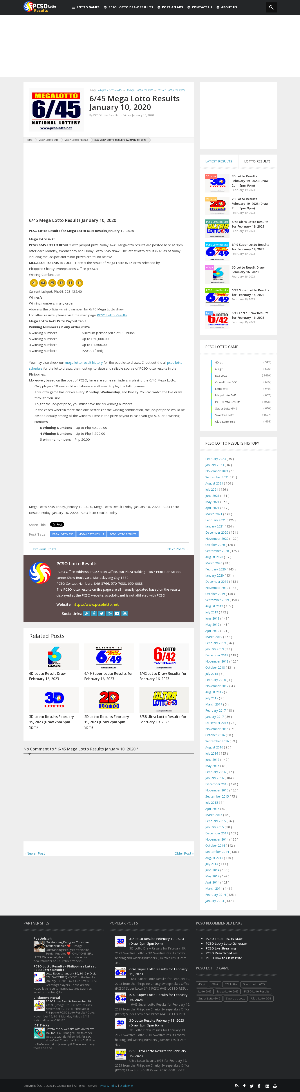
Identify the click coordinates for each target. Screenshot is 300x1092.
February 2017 (216, 710)
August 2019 (214, 606)
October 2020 (215, 545)
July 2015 (212, 802)
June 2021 (212, 495)
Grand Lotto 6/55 (226, 382)
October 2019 (215, 594)
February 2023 (216, 459)
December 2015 (217, 784)
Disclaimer (126, 1086)
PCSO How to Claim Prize (224, 958)
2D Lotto (211, 199)
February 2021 (216, 520)
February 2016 (216, 772)
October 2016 (215, 735)
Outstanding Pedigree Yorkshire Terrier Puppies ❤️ (67, 944)
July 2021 (212, 489)
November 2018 (217, 661)
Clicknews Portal (47, 998)
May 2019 (212, 624)
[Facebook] (94, 613)
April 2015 (212, 809)
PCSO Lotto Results (112, 315)
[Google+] (109, 613)
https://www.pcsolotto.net (95, 604)
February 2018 (216, 680)
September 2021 (217, 477)
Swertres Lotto (225, 415)
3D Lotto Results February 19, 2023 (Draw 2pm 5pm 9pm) (250, 180)
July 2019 (212, 612)
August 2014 (214, 858)
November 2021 (217, 471)
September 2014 (217, 852)
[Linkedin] (117, 613)
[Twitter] (101, 613)
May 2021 (212, 502)
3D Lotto (211, 176)
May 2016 (212, 766)
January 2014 (215, 901)
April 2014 (212, 882)
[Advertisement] (150, 46)
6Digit (209, 267)
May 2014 (212, 876)
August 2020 (214, 557)
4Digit (218, 362)
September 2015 (217, 796)
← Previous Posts (42, 549)
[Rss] (86, 613)
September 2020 (217, 551)
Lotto (209, 313)
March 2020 (214, 563)
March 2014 (214, 888)
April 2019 (212, 631)
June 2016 (212, 759)
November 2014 (217, 839)
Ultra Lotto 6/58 (225, 422)
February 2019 (216, 643)
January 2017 (215, 716)
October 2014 (215, 845)
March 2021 (214, 514)
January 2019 (215, 649)
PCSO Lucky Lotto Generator (226, 943)
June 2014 (212, 870)
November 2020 (217, 538)
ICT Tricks (41, 1025)
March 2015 (214, 815)
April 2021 (212, 508)
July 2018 (212, 674)
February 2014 (216, 894)
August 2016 (214, 747)
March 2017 (214, 704)
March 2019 (214, 637)
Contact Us (202, 7)
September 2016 (217, 741)
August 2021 (214, 483)
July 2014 (212, 864)
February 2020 (216, 569)
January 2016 (215, 778)
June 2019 (212, 618)
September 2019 (217, 600)
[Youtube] (124, 613)
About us (229, 7)
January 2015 (215, 827)
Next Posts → (178, 549)
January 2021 (215, 526)
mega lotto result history (84, 362)
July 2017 (212, 698)
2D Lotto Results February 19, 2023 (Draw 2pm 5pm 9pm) (250, 203)
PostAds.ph (43, 938)
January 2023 (215, 465)
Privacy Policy (109, 1086)
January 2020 (215, 575)
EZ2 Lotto (221, 376)
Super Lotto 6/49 (226, 408)
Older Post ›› (184, 853)
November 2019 (217, 588)
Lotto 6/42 (221, 389)
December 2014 (217, 833)
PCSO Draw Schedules (222, 953)
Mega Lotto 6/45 (225, 395)
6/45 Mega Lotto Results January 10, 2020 (134, 102)
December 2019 (217, 581)
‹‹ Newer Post (34, 853)
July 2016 (212, 753)
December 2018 (217, 655)
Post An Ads (172, 7)
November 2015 (217, 790)
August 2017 (214, 692)
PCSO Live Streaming (221, 948)
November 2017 (217, 686)
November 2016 (217, 729)
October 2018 (215, 667)
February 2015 (216, 821)
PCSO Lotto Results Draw (224, 939)
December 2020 (217, 532)
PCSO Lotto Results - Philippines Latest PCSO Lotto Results (65, 968)
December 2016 (217, 723)
